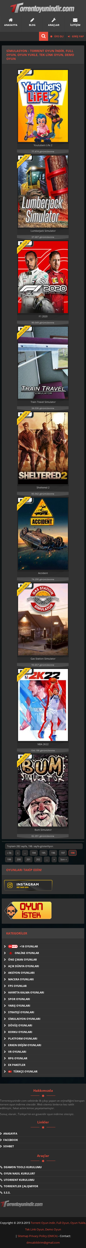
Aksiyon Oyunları (21, 973)
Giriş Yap (77, 36)
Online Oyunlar (26, 953)
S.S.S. (6, 1192)
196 (53, 852)
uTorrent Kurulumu (18, 1180)
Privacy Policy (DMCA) (43, 1236)
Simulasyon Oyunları (24, 1019)
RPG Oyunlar (17, 1058)
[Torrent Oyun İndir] (22, 1207)
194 (34, 852)
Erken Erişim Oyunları (24, 1045)
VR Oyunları (17, 1052)
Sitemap (23, 1236)
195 (43, 852)
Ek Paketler (16, 1065)
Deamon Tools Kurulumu (22, 1167)
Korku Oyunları (20, 1032)
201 (28, 859)
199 (9, 859)
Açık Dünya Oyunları (23, 966)
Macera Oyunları (21, 979)
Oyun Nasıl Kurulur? (18, 1173)
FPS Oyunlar (17, 986)
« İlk (9, 852)
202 (38, 859)
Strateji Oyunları (21, 1012)
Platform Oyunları (22, 1038)
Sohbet (8, 1146)
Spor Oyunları (19, 999)
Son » (63, 859)
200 (19, 859)
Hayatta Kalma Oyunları (26, 992)
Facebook (10, 1140)
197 (63, 852)
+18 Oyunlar (23, 946)
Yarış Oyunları (19, 1006)
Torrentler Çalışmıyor (20, 1186)
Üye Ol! (59, 36)
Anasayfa (9, 1133)
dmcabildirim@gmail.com (43, 1242)
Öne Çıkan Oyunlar (22, 959)
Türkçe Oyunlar (25, 1071)
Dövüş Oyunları (20, 1025)
